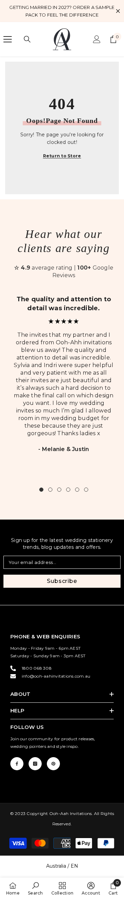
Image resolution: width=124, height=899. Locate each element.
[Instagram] (35, 763)
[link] (35, 888)
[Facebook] (16, 763)
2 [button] (50, 490)
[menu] (7, 39)
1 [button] (41, 490)
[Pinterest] (53, 763)
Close (118, 11)
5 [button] (77, 490)
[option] (63, 378)
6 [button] (86, 490)
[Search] (27, 39)
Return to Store (62, 155)
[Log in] (97, 39)
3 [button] (59, 490)
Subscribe (62, 581)
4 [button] (68, 490)
